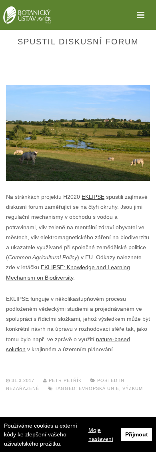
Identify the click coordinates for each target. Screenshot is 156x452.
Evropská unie (99, 388)
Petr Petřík (65, 380)
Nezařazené (22, 388)
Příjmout (136, 434)
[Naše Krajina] (27, 15)
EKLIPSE (93, 197)
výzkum (132, 388)
